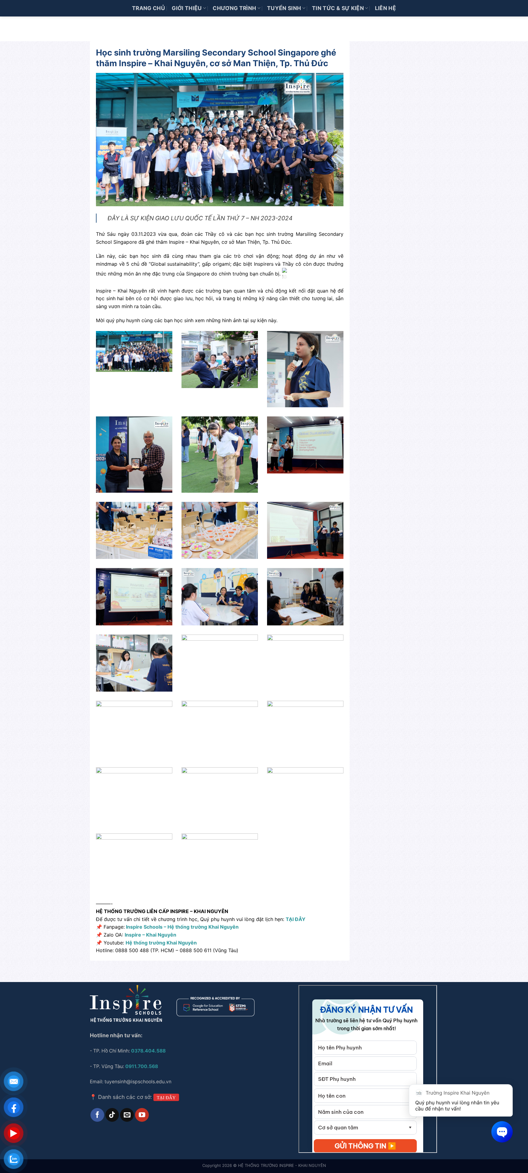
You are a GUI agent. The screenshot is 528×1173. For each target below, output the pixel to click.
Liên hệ (385, 8)
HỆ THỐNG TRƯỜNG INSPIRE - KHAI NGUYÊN (282, 1165)
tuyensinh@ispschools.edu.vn (139, 1082)
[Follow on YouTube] (141, 1115)
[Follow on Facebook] (97, 1115)
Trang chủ (148, 8)
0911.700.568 (141, 1066)
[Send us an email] (127, 1115)
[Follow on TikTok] (112, 1115)
